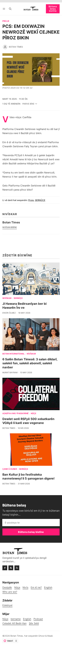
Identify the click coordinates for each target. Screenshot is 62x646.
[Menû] (4, 9)
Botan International (13, 354)
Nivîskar (6, 298)
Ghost (41, 635)
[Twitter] (10, 567)
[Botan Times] (5, 47)
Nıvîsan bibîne (9, 227)
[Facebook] (4, 567)
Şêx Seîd (34, 623)
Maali (50, 635)
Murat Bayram (9, 372)
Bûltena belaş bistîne (53, 8)
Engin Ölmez (9, 313)
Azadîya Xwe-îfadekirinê (15, 414)
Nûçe (33, 414)
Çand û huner (9, 469)
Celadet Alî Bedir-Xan (14, 623)
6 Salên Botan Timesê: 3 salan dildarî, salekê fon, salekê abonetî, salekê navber (29, 363)
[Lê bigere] (10, 9)
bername (16, 619)
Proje (5, 21)
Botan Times (16, 47)
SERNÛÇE (40, 200)
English (27, 619)
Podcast (38, 619)
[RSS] (16, 567)
